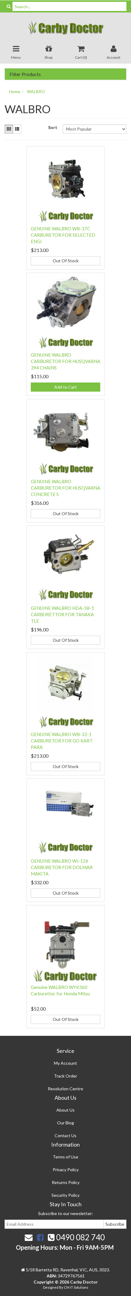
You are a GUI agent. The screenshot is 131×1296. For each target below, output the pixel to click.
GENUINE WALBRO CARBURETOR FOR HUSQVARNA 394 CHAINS (65, 361)
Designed (51, 1287)
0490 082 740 (80, 1237)
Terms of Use (65, 1156)
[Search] (9, 6)
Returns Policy (66, 1182)
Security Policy (65, 1195)
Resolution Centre (65, 1088)
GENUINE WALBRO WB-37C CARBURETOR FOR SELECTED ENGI (63, 235)
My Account (65, 1063)
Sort (52, 127)
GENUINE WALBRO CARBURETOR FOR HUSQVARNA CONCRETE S (65, 488)
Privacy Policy (66, 1169)
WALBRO (36, 91)
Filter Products (25, 74)
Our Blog (65, 1122)
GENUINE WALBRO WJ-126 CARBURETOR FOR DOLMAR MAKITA (62, 867)
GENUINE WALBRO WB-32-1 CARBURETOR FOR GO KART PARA (62, 741)
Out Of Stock (66, 260)
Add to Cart (65, 386)
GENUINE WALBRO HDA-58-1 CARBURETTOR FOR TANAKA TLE (62, 614)
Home (14, 91)
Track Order (65, 1075)
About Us (65, 1110)
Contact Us (65, 1135)
